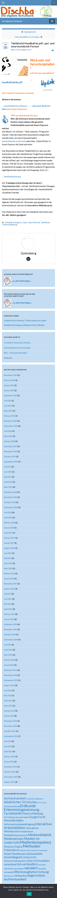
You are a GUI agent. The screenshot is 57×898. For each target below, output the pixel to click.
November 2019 (10, 451)
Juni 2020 (8, 431)
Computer (30, 799)
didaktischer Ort (15, 802)
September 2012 (11, 736)
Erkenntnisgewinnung (21, 809)
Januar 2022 (9, 390)
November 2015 (10, 583)
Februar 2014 (9, 660)
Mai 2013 (8, 695)
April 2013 (8, 700)
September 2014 (11, 639)
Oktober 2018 (10, 502)
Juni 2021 (8, 406)
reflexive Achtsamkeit (28, 850)
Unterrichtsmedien (37, 860)
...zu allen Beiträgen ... (21, 281)
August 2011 (9, 782)
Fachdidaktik (12, 813)
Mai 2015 (8, 604)
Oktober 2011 (10, 772)
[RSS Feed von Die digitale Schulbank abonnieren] (3, 2)
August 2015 (9, 589)
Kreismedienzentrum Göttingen (17, 348)
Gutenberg (18, 50)
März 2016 (8, 568)
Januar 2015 (9, 619)
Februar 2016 (9, 573)
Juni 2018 (8, 512)
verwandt (9, 872)
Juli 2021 (7, 400)
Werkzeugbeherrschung (31, 872)
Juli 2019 (7, 467)
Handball (8, 222)
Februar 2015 (9, 614)
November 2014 (10, 629)
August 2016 (9, 548)
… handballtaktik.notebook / (16, 106)
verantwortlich (13, 864)
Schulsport (17, 222)
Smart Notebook (14, 853)
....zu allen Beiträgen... (21, 302)
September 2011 (11, 777)
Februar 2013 (9, 711)
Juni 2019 (8, 472)
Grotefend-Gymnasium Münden (17, 342)
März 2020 (8, 436)
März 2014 (8, 655)
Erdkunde (28, 806)
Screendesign (42, 850)
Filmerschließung (32, 813)
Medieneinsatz (14, 838)
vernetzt (8, 868)
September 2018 (11, 507)
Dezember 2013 (10, 670)
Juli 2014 (7, 644)
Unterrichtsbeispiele (14, 860)
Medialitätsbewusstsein (16, 835)
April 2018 (8, 517)
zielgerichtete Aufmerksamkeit (24, 877)
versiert (31, 867)
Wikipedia (8, 358)
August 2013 (9, 685)
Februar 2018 (9, 522)
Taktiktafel (45, 222)
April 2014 (8, 650)
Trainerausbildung (9, 224)
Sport (25, 222)
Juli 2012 (7, 741)
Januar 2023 (9, 385)
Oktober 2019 (10, 456)
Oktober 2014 (10, 634)
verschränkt (18, 868)
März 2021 (8, 411)
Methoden (31, 846)
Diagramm (39, 799)
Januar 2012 (9, 761)
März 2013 (8, 706)
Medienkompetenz (35, 842)
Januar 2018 (9, 528)
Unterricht (29, 857)
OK (29, 894)
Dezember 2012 (10, 721)
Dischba (32, 802)
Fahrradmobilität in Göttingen (27, 37)
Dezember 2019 (10, 446)
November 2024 (10, 375)
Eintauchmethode (12, 806)
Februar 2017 (9, 538)
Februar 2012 (9, 756)
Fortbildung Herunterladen (16, 817)
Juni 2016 (8, 553)
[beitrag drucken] (53, 50)
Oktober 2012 (10, 731)
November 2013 (10, 675)
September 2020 (11, 426)
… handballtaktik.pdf (17, 81)
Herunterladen (13, 820)
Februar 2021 (9, 416)
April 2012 (8, 751)
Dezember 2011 (10, 767)
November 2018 (10, 497)
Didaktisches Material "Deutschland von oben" (25, 320)
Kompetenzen (26, 831)
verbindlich (30, 864)
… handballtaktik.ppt (11, 176)
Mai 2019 (8, 477)
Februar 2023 (9, 380)
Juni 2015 (8, 599)
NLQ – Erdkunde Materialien (15, 353)
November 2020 (10, 421)
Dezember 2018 (10, 492)
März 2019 (8, 487)
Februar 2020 (9, 441)
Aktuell (28, 50)
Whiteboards (9, 876)
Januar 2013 (9, 716)
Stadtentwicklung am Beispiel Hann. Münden (24, 325)
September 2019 (11, 461)
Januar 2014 (9, 665)
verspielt (42, 868)
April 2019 (8, 482)
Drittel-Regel (41, 802)
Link (14, 131)
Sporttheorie (34, 222)
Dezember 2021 (10, 395)
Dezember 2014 (10, 624)
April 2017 (8, 533)
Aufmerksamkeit (15, 798)
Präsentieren (11, 850)
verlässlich (42, 865)
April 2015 (8, 609)
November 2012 (10, 726)
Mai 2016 (8, 558)
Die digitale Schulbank (12, 21)
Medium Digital (13, 846)
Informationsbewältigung (19, 824)
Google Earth (37, 817)
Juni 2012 (8, 746)
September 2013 (11, 680)
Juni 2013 (8, 690)
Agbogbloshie (30, 32)
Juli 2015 (7, 594)
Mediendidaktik (39, 835)
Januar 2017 (9, 543)
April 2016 (8, 563)
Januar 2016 (9, 578)
